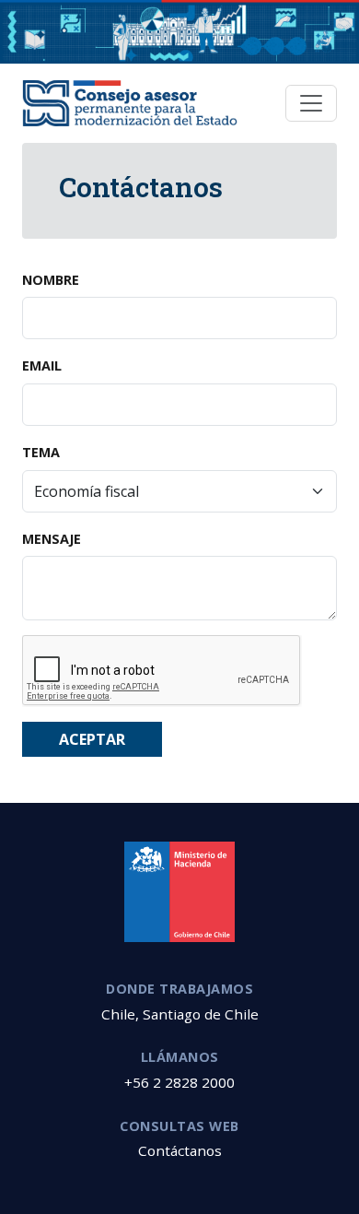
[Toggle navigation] (311, 103)
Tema (41, 452)
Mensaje (51, 539)
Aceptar (92, 739)
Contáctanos (180, 1150)
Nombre (50, 280)
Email (42, 365)
